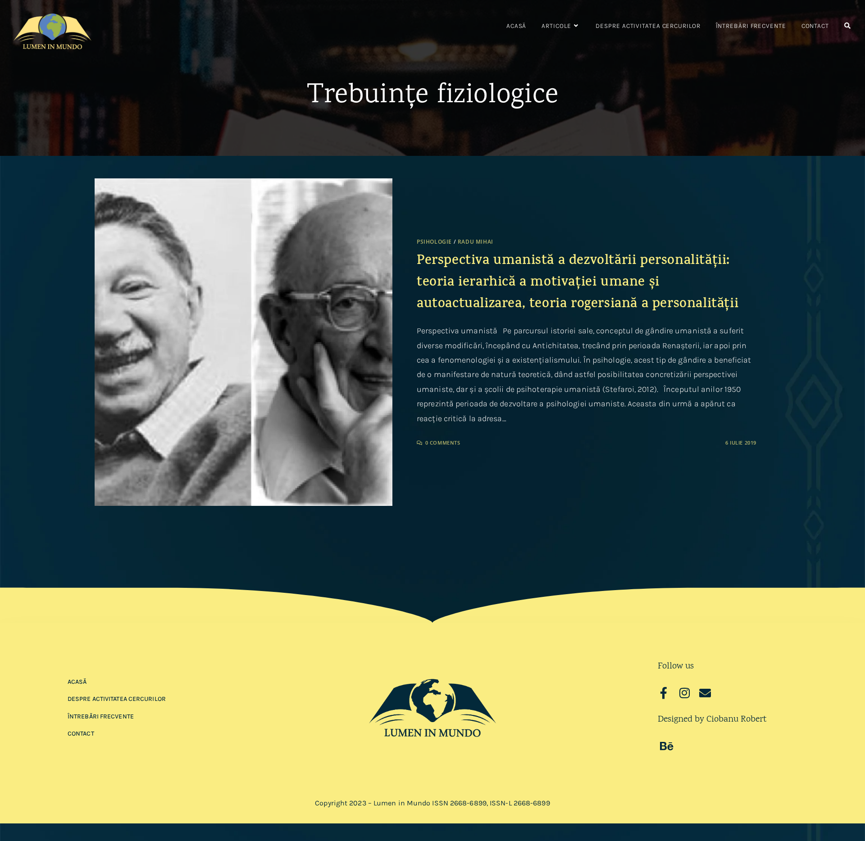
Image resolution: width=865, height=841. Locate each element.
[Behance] (667, 746)
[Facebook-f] (663, 693)
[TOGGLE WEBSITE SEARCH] (847, 26)
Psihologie (434, 241)
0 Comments (442, 442)
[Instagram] (684, 693)
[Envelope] (705, 693)
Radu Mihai (475, 241)
